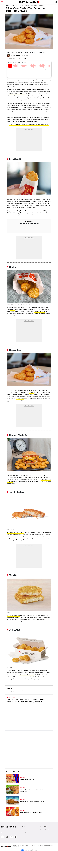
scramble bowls (44, 677)
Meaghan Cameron (19, 58)
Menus (19, 702)
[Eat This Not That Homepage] (29, 2)
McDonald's (11, 702)
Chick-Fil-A (30, 699)
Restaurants (14, 5)
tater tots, (31, 392)
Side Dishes (39, 702)
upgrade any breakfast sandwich (21, 215)
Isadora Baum (16, 55)
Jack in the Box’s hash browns (15, 532)
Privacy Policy (43, 826)
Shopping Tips (28, 702)
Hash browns (10, 103)
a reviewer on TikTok (39, 311)
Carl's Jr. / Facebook (11, 472)
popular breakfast (22, 80)
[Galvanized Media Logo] (6, 846)
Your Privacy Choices (31, 850)
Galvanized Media (23, 845)
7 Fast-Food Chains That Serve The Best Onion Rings (33, 124)
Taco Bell (9, 612)
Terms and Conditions (45, 829)
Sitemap (24, 829)
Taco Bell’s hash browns (13, 615)
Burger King (20, 699)
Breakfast (10, 699)
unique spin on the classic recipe (38, 84)
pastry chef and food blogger (26, 675)
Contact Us (24, 833)
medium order (20, 398)
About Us (24, 826)
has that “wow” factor (19, 537)
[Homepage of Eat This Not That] (9, 826)
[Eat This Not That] (29, 221)
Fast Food (39, 699)
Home (7, 5)
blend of (12, 309)
